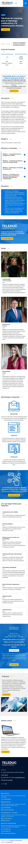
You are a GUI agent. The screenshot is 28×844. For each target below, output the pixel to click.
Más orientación (6, 820)
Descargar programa (7, 238)
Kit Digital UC (9, 842)
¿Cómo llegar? (4, 775)
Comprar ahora (14, 91)
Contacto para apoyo (7, 818)
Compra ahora (5, 29)
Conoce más (6, 694)
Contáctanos (5, 751)
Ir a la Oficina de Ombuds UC (9, 833)
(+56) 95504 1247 (7, 831)
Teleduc (3, 43)
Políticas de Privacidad (7, 780)
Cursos (3, 15)
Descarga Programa (14, 495)
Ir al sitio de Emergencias (8, 809)
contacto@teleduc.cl (20, 777)
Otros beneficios (14, 650)
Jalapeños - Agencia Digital (16, 840)
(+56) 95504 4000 (7, 799)
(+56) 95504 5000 (7, 807)
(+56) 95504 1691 (7, 829)
